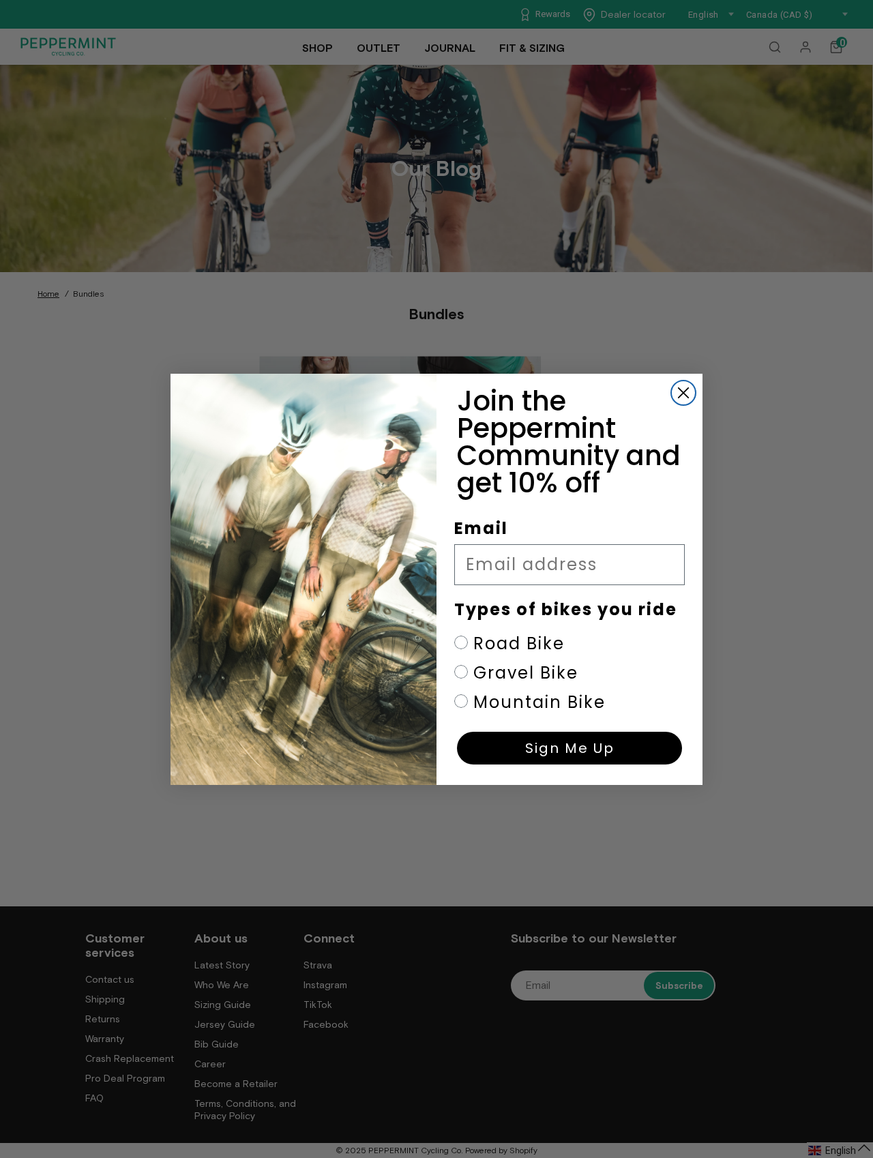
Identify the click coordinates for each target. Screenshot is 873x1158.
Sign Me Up (570, 748)
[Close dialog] (683, 393)
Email (481, 528)
